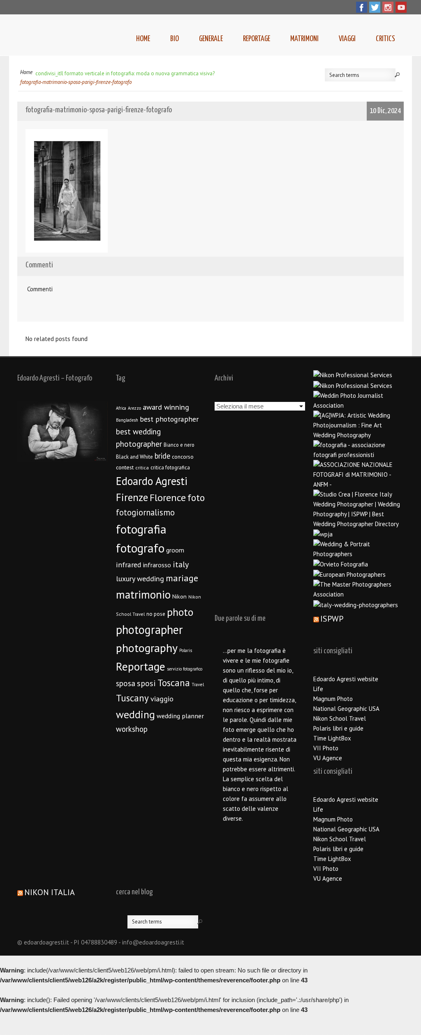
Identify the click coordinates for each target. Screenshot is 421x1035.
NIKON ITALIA (49, 892)
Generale (211, 39)
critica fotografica (170, 467)
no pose (155, 613)
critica (142, 467)
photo (180, 612)
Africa (121, 408)
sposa (125, 683)
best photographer (169, 419)
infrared (128, 564)
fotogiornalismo (145, 512)
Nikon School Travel (339, 718)
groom (175, 550)
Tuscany (132, 698)
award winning (166, 407)
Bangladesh (127, 420)
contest (125, 467)
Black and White (134, 456)
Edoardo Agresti (151, 481)
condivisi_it (47, 73)
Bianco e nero (179, 444)
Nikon (179, 596)
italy (181, 564)
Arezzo (134, 408)
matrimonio (143, 594)
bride (162, 456)
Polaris (185, 650)
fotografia (141, 529)
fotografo (140, 548)
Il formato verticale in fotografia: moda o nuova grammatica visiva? (137, 73)
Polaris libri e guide (338, 728)
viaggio (161, 698)
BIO (174, 39)
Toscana (173, 683)
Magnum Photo (333, 699)
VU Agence (327, 758)
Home (143, 39)
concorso (183, 456)
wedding (135, 714)
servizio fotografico (184, 669)
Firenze (132, 497)
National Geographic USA (346, 708)
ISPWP (331, 618)
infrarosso (157, 565)
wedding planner (180, 715)
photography (147, 647)
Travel (198, 684)
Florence (168, 497)
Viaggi (347, 39)
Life (318, 689)
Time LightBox (332, 738)
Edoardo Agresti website (345, 679)
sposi (146, 683)
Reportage (256, 39)
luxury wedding (140, 578)
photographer (149, 629)
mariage (182, 578)
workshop (132, 729)
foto (196, 497)
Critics (385, 39)
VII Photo (325, 748)
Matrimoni (304, 39)
